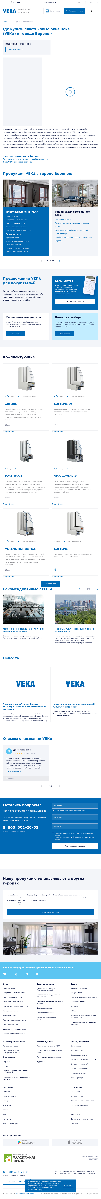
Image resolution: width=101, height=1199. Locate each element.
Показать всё (50, 584)
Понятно (67, 1186)
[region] (22, 92)
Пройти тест (64, 334)
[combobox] (54, 805)
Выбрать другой (16, 49)
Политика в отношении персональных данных (61, 1194)
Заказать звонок (76, 11)
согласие (65, 833)
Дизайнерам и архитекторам (82, 1119)
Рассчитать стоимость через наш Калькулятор (25, 159)
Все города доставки (50, 912)
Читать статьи (15, 334)
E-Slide (57, 227)
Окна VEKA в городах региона (17, 162)
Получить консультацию (75, 846)
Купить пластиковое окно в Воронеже (21, 156)
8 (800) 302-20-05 (16, 1172)
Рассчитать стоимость (75, 301)
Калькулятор (55, 11)
